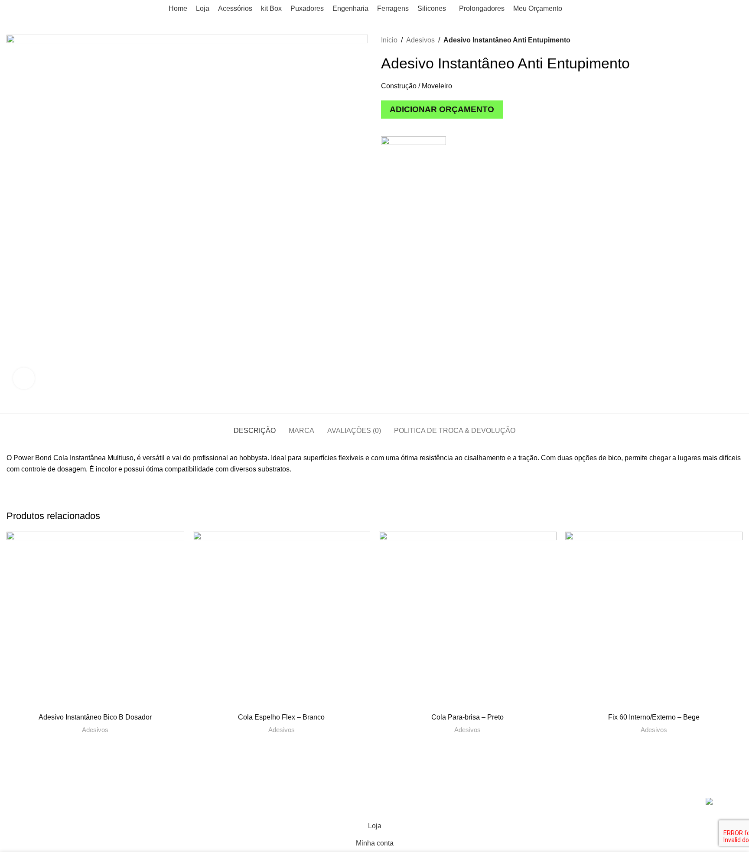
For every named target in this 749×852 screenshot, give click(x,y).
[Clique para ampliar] (24, 378)
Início (389, 40)
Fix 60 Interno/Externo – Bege (654, 717)
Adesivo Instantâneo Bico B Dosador (95, 717)
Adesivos (420, 40)
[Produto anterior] (720, 40)
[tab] (255, 426)
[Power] (413, 168)
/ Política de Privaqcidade (244, 803)
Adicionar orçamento (442, 109)
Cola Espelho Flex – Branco (281, 717)
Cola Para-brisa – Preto (467, 717)
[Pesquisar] (733, 8)
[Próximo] (738, 40)
